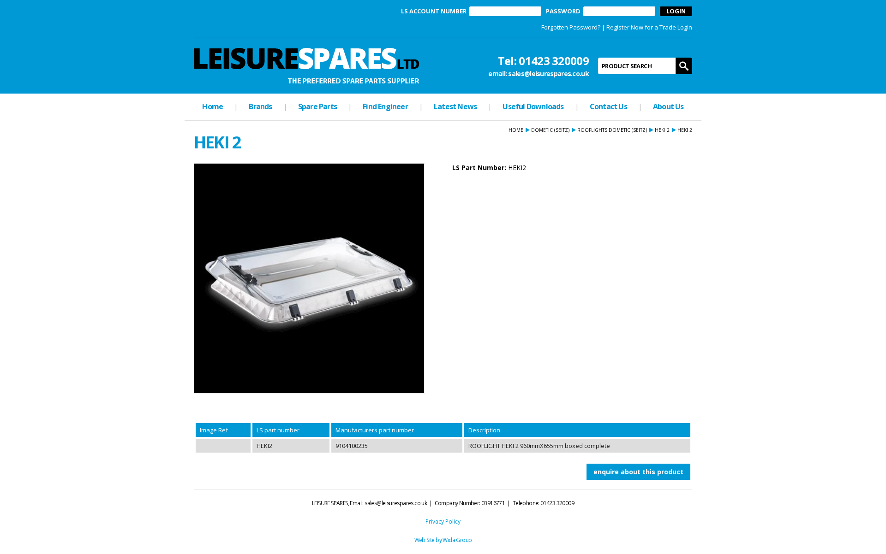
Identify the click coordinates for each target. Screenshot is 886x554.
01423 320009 (554, 60)
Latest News (455, 106)
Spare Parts (317, 106)
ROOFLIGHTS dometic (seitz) (612, 130)
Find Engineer (385, 106)
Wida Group (457, 540)
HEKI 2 (662, 130)
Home (212, 106)
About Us (668, 106)
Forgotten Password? (570, 27)
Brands (260, 106)
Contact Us (608, 106)
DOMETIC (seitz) (550, 130)
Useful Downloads (533, 106)
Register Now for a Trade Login (649, 27)
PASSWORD (563, 11)
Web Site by (428, 540)
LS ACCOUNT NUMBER (434, 11)
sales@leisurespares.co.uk (548, 73)
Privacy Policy (443, 521)
